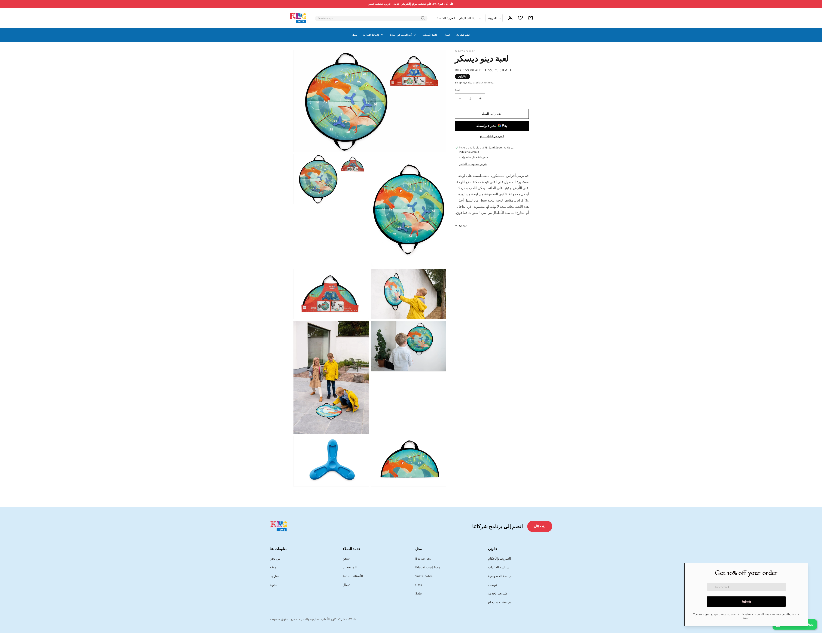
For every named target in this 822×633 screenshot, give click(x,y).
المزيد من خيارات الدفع (492, 136)
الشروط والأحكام (499, 558)
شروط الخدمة (497, 593)
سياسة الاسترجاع (500, 602)
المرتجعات (349, 567)
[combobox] (371, 18)
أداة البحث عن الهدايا (401, 34)
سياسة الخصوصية (500, 576)
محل (354, 34)
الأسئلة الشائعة (352, 576)
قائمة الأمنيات (430, 34)
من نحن (275, 558)
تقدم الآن (539, 526)
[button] (530, 18)
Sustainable (424, 576)
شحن (346, 558)
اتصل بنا (275, 576)
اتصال (447, 34)
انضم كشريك (463, 34)
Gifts (418, 585)
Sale (418, 593)
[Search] (423, 18)
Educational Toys (427, 567)
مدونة (273, 585)
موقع (273, 567)
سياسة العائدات (498, 567)
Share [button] (463, 226)
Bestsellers (423, 558)
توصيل (492, 585)
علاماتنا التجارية (371, 34)
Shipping (460, 82)
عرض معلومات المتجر (473, 164)
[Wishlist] (520, 18)
